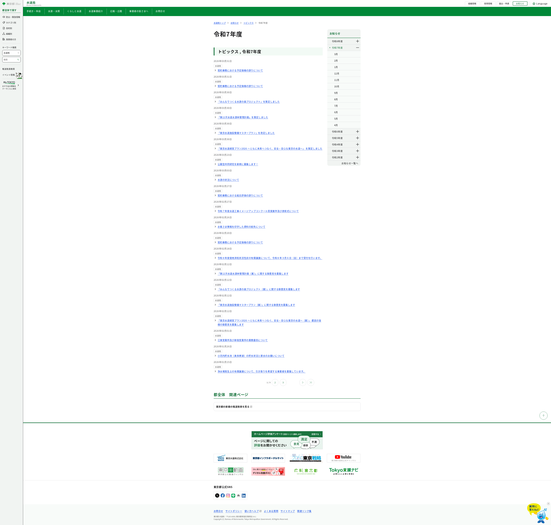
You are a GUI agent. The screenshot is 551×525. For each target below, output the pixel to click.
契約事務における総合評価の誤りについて (240, 195)
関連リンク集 (304, 511)
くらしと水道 (74, 11)
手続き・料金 (34, 11)
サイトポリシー (233, 511)
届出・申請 (504, 3)
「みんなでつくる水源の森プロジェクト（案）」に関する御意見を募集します (259, 289)
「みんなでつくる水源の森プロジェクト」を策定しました (249, 101)
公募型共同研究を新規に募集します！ (238, 164)
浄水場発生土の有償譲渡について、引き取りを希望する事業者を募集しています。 (262, 371)
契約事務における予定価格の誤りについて (240, 70)
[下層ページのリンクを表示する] (357, 41)
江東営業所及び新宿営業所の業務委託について (243, 340)
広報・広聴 (116, 11)
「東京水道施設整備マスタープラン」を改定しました (246, 133)
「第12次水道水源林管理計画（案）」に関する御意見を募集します (253, 273)
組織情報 (472, 3)
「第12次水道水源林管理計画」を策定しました (243, 117)
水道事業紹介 (96, 11)
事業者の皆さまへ (138, 11)
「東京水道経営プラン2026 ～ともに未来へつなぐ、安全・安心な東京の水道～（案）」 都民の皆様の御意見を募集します (269, 322)
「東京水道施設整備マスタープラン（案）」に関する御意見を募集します (256, 304)
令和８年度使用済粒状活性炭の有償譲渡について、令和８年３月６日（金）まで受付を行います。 (270, 258)
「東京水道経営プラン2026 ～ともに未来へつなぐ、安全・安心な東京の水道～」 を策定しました (270, 148)
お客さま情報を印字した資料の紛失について (241, 226)
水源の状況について (228, 179)
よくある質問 (271, 511)
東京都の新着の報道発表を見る (233, 406)
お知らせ (520, 3)
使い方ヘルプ (252, 511)
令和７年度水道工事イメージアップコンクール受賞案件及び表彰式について (258, 211)
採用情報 (488, 3)
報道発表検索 (8, 68)
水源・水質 (54, 11)
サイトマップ (288, 511)
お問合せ (160, 11)
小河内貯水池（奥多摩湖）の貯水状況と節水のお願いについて (251, 355)
